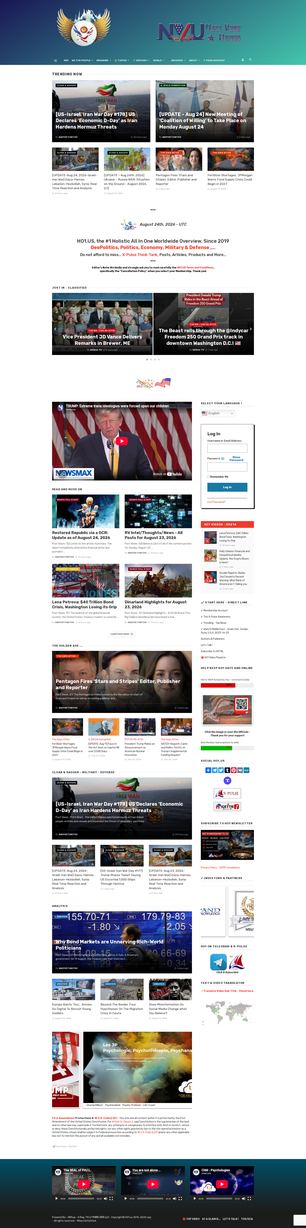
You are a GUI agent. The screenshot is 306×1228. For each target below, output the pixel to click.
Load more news (120, 633)
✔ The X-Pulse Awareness (215, 616)
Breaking (102, 60)
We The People (81, 60)
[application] (84, 1184)
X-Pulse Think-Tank (139, 254)
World (157, 60)
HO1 (66, 60)
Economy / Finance (68, 569)
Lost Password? (216, 502)
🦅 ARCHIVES (175, 60)
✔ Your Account (214, 60)
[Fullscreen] (111, 1198)
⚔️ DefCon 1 (140, 60)
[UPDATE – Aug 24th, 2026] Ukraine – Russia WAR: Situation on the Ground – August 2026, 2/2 (127, 181)
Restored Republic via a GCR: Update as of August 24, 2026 (81, 535)
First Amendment (63, 1118)
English (214, 413)
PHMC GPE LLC (100, 1217)
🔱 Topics (120, 60)
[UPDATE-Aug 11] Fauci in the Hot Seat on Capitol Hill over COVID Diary (103, 747)
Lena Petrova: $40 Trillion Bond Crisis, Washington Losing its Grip (84, 604)
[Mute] (105, 1198)
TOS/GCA (247, 1219)
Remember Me (219, 476)
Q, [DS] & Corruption (173, 85)
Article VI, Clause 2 (122, 1121)
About (193, 60)
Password (213, 458)
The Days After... (171, 153)
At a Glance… (211, 1219)
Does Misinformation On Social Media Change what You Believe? (168, 1009)
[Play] (56, 1198)
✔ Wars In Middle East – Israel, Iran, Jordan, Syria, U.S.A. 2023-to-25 (224, 631)
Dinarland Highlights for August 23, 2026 (156, 604)
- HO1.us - (72, 1217)
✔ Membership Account (214, 610)
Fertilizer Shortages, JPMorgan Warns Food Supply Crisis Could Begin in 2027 (230, 179)
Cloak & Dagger (66, 85)
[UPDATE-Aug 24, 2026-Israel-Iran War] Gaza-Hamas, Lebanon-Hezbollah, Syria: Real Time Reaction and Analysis (74, 181)
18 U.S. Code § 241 (147, 1132)
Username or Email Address (224, 440)
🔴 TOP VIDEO (191, 1219)
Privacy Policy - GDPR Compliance (220, 867)
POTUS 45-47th (134, 739)
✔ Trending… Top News (213, 622)
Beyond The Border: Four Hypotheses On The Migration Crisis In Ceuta (121, 1009)
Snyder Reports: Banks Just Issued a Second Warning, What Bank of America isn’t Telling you (233, 578)
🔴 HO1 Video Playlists (213, 657)
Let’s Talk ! (207, 645)
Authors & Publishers (213, 638)
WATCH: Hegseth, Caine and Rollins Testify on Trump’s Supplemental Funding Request (174, 749)
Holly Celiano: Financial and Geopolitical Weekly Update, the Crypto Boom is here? (234, 557)
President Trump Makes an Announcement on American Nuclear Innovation (140, 749)
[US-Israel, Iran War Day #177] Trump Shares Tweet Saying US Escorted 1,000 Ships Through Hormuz (121, 877)
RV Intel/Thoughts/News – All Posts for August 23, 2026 (154, 535)
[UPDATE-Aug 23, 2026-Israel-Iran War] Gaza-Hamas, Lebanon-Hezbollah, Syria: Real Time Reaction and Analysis (170, 879)
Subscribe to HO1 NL (212, 651)
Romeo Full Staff (67, 500)
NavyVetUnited (64, 557)
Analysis (62, 917)
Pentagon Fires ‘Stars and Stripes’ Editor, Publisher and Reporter (176, 179)
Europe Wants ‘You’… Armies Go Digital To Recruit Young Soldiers (72, 1009)
